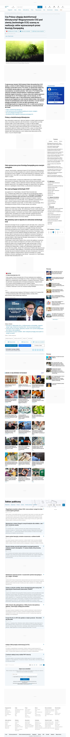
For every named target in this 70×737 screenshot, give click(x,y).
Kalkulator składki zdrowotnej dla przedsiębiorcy (54, 183)
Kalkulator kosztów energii (52, 187)
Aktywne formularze (54, 197)
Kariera (39, 734)
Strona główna (7, 12)
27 (55, 232)
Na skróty (56, 720)
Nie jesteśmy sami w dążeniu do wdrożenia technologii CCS (19, 114)
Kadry (15, 9)
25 (51, 232)
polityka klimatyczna (9, 338)
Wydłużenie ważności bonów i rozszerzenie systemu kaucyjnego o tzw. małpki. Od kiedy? (55, 153)
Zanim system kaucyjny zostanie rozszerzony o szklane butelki (53, 147)
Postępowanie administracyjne (53, 198)
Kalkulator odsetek (38, 725)
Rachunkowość (7, 710)
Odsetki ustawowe (48, 726)
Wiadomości (19, 12)
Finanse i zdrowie (38, 715)
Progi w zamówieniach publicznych (54, 214)
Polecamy (48, 354)
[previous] (30, 665)
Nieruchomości (50, 9)
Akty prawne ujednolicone (29, 726)
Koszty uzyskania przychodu (53, 219)
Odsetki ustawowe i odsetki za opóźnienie (55, 208)
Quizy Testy (50, 223)
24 (48, 232)
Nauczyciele (17, 724)
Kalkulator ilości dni (51, 193)
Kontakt (47, 734)
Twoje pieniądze (38, 9)
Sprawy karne (27, 710)
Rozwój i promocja (28, 504)
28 (57, 232)
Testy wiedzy (17, 730)
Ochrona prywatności (13, 734)
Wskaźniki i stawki (48, 720)
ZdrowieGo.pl (57, 721)
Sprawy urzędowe (28, 713)
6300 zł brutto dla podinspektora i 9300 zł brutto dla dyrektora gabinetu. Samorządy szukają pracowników (54, 158)
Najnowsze (55, 141)
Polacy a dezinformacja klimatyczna (14, 109)
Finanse (18, 504)
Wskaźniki (51, 207)
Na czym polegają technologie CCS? (14, 112)
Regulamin (34, 734)
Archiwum (56, 723)
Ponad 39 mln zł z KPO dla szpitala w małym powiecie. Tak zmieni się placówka (55, 161)
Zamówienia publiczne (52, 201)
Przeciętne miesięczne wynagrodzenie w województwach (55, 212)
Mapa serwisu (58, 734)
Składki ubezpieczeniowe (49, 724)
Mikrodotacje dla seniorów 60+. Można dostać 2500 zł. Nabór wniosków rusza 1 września (54, 144)
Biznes (19, 9)
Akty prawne (27, 720)
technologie (30, 338)
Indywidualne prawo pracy (19, 709)
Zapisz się (55, 102)
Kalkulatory (52, 181)
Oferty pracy (57, 729)
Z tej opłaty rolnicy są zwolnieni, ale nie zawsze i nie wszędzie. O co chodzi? (54, 170)
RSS (43, 734)
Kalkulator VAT (37, 724)
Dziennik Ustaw (27, 721)
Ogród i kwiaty (57, 714)
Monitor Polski (27, 723)
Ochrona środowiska (51, 203)
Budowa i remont (57, 713)
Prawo (32, 9)
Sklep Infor (26, 715)
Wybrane (60, 141)
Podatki (6, 709)
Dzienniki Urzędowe (28, 724)
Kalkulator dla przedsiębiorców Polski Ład (55, 185)
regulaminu (25, 676)
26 (53, 232)
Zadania (22, 504)
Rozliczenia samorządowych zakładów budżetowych (55, 221)
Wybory (49, 204)
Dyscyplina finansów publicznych (54, 217)
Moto (44, 9)
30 (62, 232)
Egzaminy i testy (17, 725)
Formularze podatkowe (58, 726)
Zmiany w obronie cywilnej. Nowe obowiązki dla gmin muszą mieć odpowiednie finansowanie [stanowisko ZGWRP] (55, 156)
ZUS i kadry (7, 713)
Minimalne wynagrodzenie (49, 723)
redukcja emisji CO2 (18, 338)
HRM (16, 715)
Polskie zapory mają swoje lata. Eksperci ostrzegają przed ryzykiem (54, 173)
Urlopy (16, 713)
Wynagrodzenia (17, 710)
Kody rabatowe (57, 724)
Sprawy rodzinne (27, 709)
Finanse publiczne (51, 200)
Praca (26, 714)
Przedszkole (17, 721)
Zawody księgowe (8, 714)
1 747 (41, 664)
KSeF (61, 9)
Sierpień (57, 229)
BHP (15, 714)
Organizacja (13, 504)
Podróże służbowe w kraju (49, 721)
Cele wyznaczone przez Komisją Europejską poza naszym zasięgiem (21, 111)
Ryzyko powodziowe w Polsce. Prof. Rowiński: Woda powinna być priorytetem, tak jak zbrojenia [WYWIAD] (55, 167)
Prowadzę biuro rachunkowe (49, 710)
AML (45, 715)
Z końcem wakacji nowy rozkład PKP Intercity (54, 164)
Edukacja (56, 9)
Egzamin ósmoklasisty (18, 729)
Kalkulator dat (50, 195)
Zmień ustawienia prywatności (25, 734)
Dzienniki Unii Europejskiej (29, 725)
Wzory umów (57, 725)
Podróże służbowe (48, 725)
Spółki (36, 710)
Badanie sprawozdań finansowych (54, 216)
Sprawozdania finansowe (49, 714)
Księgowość (10, 9)
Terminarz (51, 229)
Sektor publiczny (26, 9)
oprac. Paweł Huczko (9, 36)
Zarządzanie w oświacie (19, 726)
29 (60, 232)
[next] (43, 665)
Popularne (50, 141)
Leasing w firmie (37, 714)
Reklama (52, 734)
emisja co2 (25, 338)
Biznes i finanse (37, 709)
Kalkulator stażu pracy (38, 726)
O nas (6, 734)
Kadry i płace (7, 726)
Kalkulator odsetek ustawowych (53, 190)
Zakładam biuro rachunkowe (49, 709)
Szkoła (16, 723)
